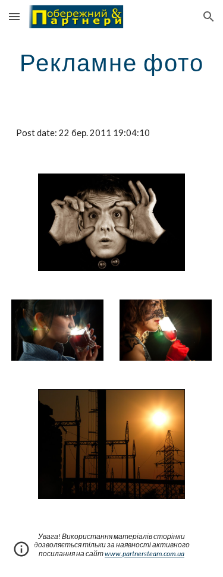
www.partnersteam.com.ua (144, 553)
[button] (14, 16)
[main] (111, 62)
